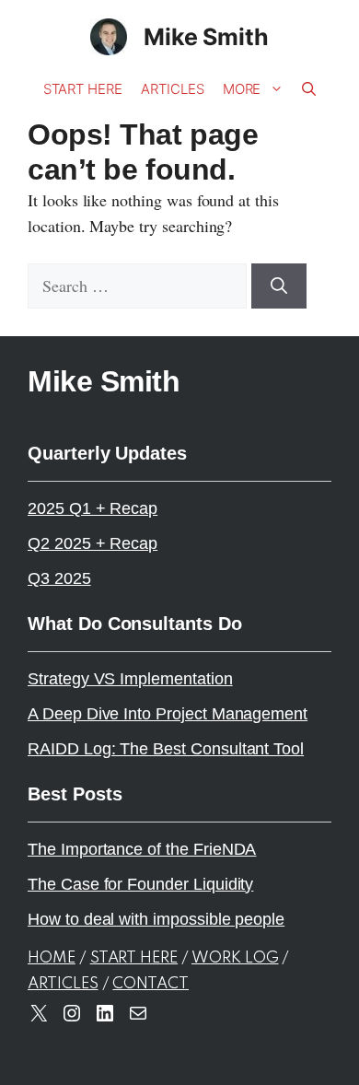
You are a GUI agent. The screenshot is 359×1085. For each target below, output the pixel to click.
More (242, 89)
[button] (309, 89)
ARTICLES (63, 984)
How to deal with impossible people (156, 919)
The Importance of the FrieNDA (142, 849)
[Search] (279, 286)
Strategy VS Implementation (130, 679)
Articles (172, 89)
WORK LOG (235, 958)
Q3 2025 (59, 578)
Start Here (82, 89)
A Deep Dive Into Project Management (167, 714)
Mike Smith (206, 37)
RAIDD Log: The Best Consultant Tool (166, 749)
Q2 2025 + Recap (92, 543)
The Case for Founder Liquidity (140, 884)
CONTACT (150, 984)
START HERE (134, 958)
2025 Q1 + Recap (92, 508)
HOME (51, 958)
